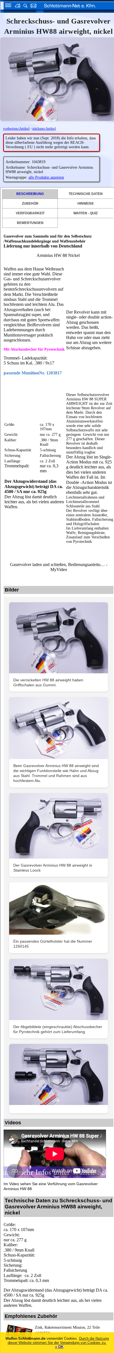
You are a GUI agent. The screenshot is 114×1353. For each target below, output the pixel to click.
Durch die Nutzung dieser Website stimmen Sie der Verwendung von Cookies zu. (58, 1340)
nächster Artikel (44, 128)
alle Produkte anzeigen (46, 177)
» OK (59, 1347)
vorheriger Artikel (16, 128)
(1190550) (67, 1330)
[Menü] (6, 6)
